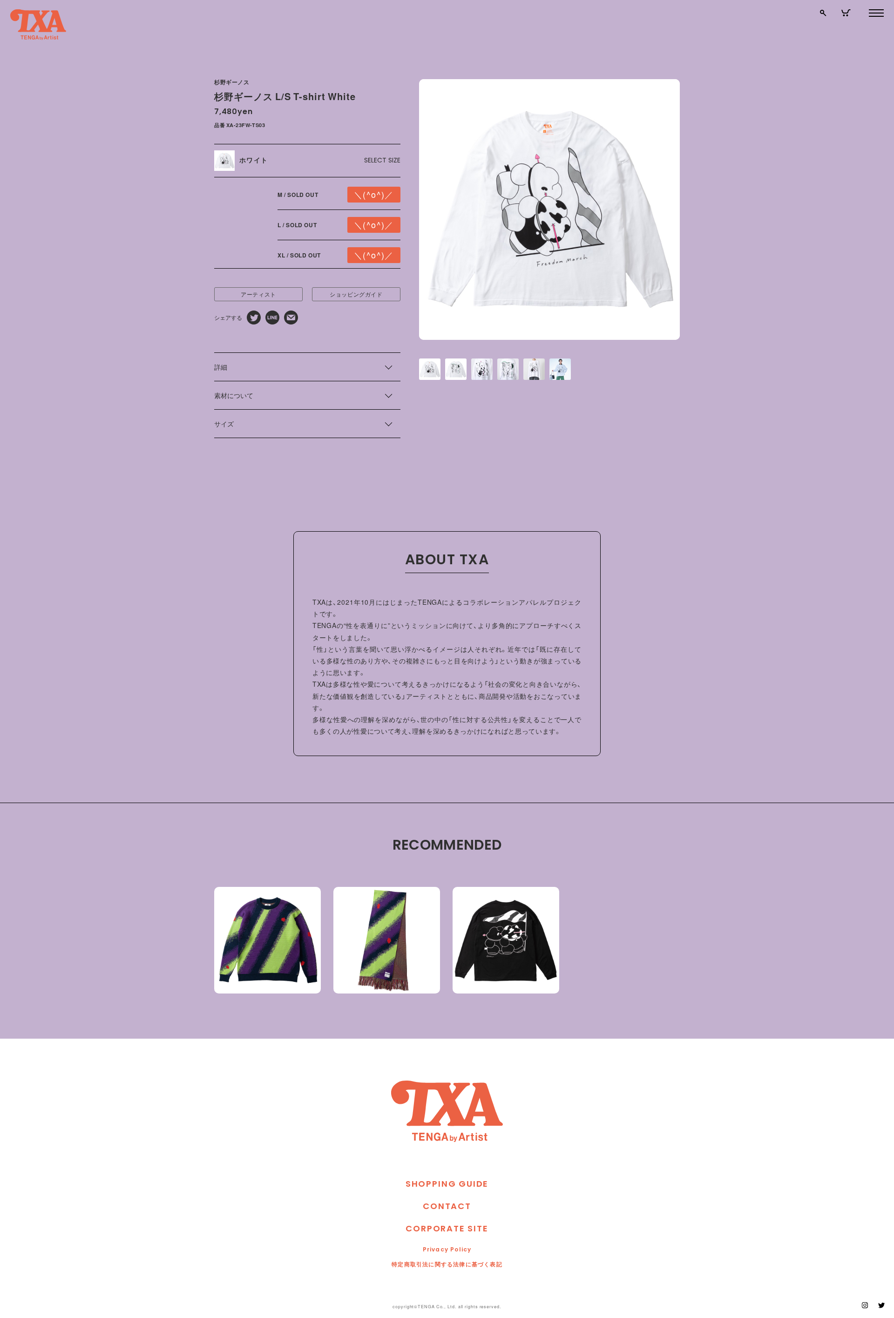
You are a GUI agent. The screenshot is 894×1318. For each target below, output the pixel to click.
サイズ (224, 423)
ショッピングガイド (356, 294)
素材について (233, 395)
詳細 (220, 367)
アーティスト (258, 294)
